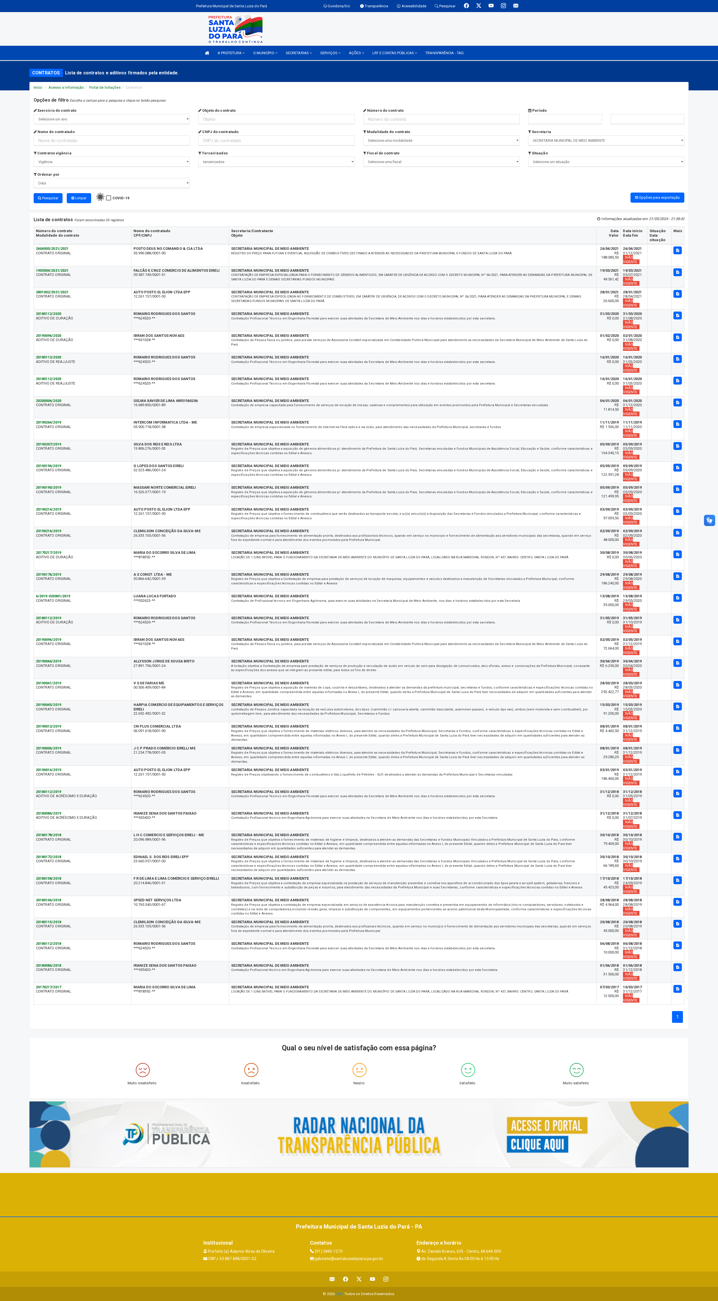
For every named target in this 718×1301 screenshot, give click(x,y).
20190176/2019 (48, 574)
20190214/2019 (48, 509)
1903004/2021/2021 (52, 270)
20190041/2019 (48, 683)
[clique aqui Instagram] (386, 1279)
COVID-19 (121, 198)
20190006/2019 (48, 748)
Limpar (80, 198)
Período (539, 110)
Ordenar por (47, 174)
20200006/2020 (48, 401)
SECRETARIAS (298, 53)
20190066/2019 (48, 661)
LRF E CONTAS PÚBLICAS (393, 53)
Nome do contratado (56, 132)
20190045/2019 (48, 705)
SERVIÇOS (329, 53)
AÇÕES (355, 53)
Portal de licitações (105, 87)
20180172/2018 (48, 857)
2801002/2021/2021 (52, 292)
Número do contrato (385, 110)
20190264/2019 (48, 422)
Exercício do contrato (56, 110)
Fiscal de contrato (382, 153)
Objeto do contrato (218, 110)
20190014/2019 (48, 770)
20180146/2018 (48, 900)
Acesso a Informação (66, 87)
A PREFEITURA (230, 53)
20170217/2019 (48, 552)
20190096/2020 (48, 335)
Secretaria (541, 132)
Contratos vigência (54, 153)
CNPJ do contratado (219, 132)
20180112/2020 (48, 314)
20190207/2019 (48, 444)
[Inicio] (207, 53)
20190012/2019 (48, 726)
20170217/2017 (48, 987)
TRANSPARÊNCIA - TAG (444, 53)
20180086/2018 (48, 965)
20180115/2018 (48, 922)
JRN (339, 1294)
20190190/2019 (48, 487)
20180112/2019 (48, 618)
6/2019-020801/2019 (53, 596)
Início (38, 87)
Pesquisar (49, 198)
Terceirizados (214, 153)
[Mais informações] (677, 250)
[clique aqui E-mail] (332, 1279)
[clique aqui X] (359, 1279)
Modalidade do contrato (388, 132)
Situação (539, 153)
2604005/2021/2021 (52, 248)
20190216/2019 (48, 531)
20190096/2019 (48, 639)
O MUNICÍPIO (264, 53)
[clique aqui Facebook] (346, 1279)
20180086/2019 (48, 813)
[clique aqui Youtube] (373, 1279)
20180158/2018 (48, 878)
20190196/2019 (48, 466)
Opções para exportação (659, 197)
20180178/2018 (48, 835)
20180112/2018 (48, 943)
